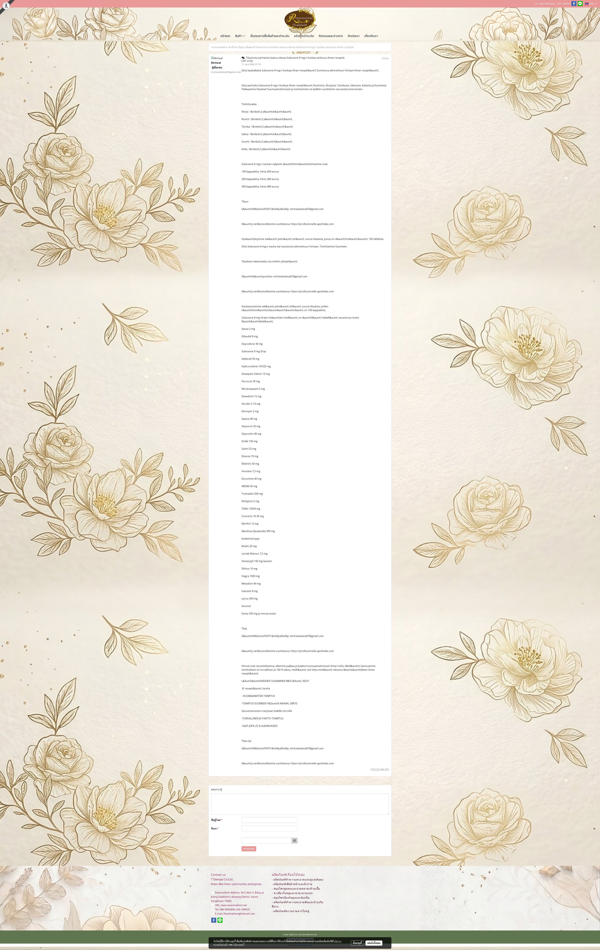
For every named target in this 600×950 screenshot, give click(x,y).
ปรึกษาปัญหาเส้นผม (242, 47)
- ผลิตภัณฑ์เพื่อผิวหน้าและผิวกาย (292, 884)
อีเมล (215, 828)
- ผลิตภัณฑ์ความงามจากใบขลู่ (290, 911)
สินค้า (239, 36)
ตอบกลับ (250, 848)
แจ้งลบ (385, 58)
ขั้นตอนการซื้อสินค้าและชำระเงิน (269, 36)
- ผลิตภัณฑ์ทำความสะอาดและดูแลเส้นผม (297, 879)
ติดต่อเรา (354, 36)
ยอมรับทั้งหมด (373, 943)
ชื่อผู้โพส (216, 820)
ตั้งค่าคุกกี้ (357, 943)
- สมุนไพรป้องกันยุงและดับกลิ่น (291, 897)
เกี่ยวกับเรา (371, 36)
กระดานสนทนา (219, 47)
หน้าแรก (225, 36)
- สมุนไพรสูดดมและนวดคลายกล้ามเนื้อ (296, 888)
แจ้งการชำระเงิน (304, 36)
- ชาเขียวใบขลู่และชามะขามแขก (292, 893)
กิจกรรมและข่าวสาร (331, 36)
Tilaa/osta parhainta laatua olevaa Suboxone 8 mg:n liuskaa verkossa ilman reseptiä (304, 47)
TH (591, 3)
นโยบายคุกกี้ (238, 944)
